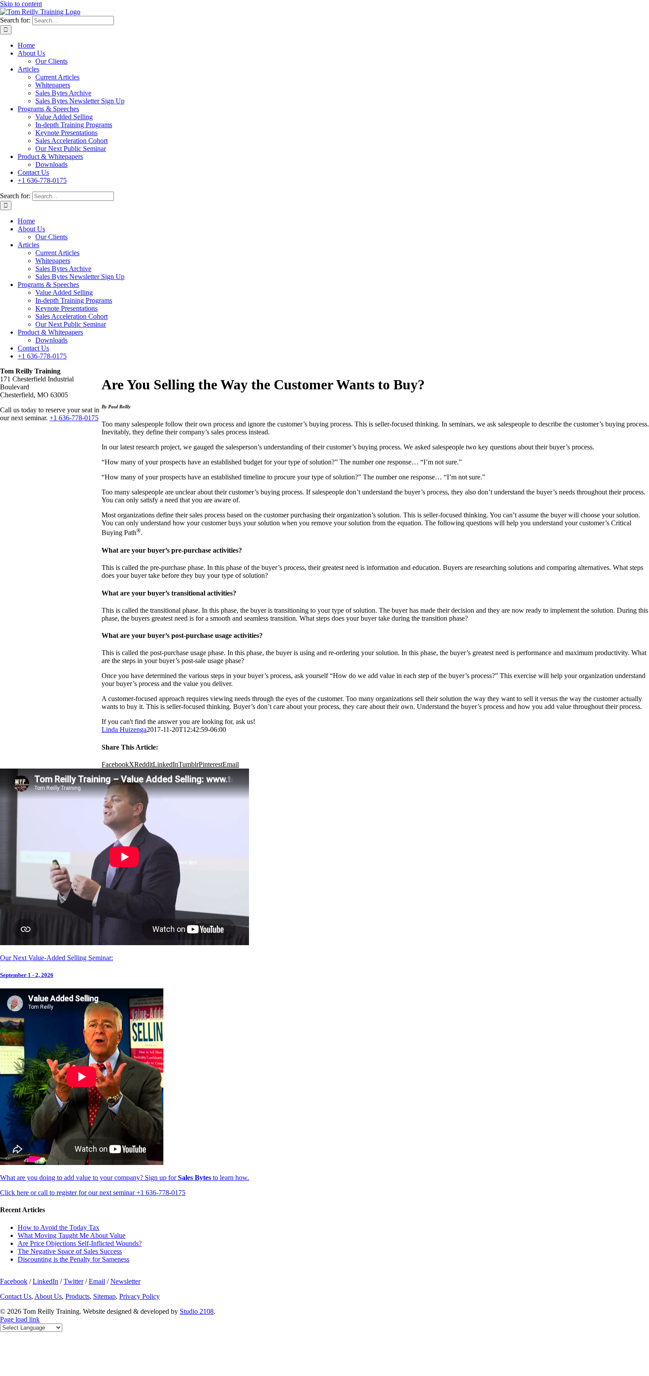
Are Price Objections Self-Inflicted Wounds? (80, 1243)
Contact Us (15, 1296)
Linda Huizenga (124, 729)
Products (77, 1296)
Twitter (73, 1281)
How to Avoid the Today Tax (58, 1227)
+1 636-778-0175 (73, 418)
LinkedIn (45, 1281)
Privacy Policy (139, 1296)
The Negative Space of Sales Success (70, 1251)
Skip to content (21, 4)
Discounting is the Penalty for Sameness (73, 1259)
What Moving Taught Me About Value (71, 1235)
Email (97, 1281)
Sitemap (104, 1296)
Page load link (20, 1319)
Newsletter (125, 1281)
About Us (48, 1296)
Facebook (13, 1281)
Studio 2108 (197, 1311)
